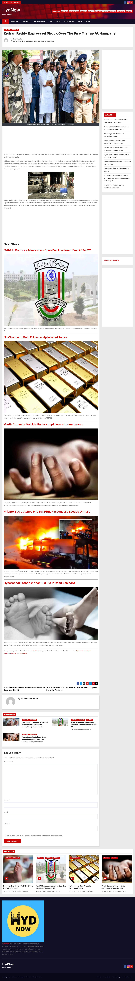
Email (6, 812)
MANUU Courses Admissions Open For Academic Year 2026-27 (47, 250)
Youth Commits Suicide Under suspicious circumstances (43, 424)
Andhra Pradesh (39, 21)
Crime (58, 21)
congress (128, 11)
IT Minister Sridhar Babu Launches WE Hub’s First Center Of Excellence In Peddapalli (117, 178)
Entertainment (69, 21)
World (88, 21)
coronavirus (120, 11)
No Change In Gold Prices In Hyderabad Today (35, 337)
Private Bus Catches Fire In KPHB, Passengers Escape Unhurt (47, 511)
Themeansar (37, 977)
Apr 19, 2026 (75, 891)
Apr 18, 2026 (26, 742)
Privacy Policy (116, 977)
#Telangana (49, 41)
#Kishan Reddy (39, 41)
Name (7, 800)
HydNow (11, 9)
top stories (15, 30)
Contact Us (106, 977)
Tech (50, 21)
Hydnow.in (6, 944)
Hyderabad (15, 21)
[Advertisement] (51, 140)
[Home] (5, 21)
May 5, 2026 (75, 729)
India (80, 21)
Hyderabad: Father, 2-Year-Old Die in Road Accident (39, 583)
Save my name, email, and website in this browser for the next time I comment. (34, 836)
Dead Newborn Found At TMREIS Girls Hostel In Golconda (35, 723)
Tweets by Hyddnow (111, 260)
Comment (8, 762)
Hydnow (36, 651)
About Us (99, 977)
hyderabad (64, 11)
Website (7, 824)
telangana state (74, 11)
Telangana (83, 11)
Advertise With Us (127, 977)
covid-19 (90, 11)
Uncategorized (75, 857)
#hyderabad (28, 41)
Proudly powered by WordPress (12, 977)
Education (74, 719)
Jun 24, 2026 (26, 727)
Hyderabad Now (18, 39)
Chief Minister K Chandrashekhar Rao (105, 11)
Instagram (23, 654)
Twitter (13, 654)
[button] (132, 21)
